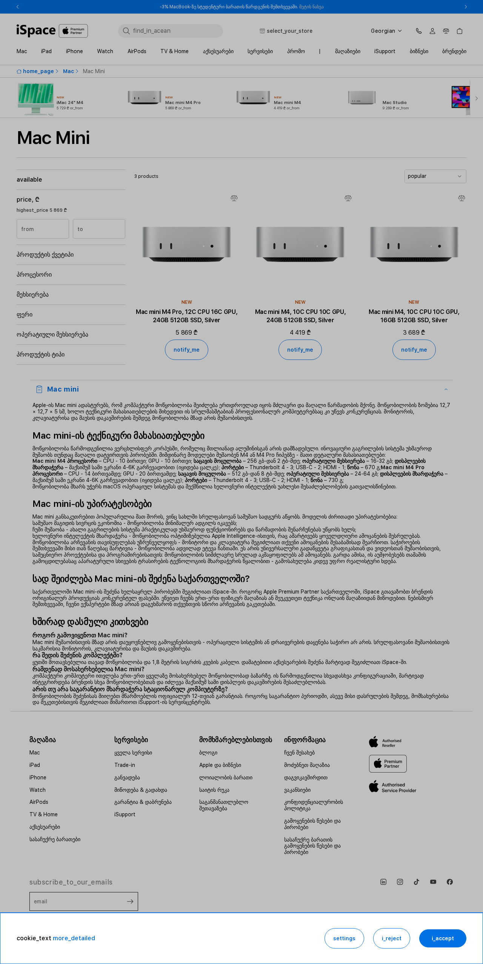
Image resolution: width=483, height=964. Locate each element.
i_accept (443, 938)
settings (344, 938)
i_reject (391, 938)
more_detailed (74, 938)
